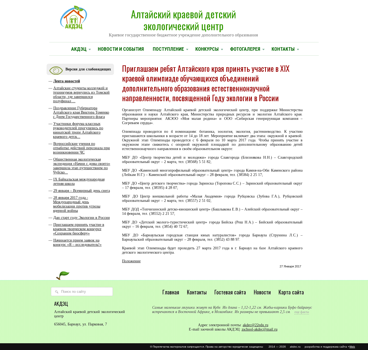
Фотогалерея (245, 49)
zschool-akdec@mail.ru (259, 329)
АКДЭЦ (78, 49)
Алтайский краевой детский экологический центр (183, 21)
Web (352, 346)
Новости (262, 292)
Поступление (168, 49)
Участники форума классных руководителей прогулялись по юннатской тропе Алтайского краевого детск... (78, 130)
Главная (170, 292)
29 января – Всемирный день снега (81, 191)
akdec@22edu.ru (255, 325)
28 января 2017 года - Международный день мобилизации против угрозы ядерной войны (76, 204)
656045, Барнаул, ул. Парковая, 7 (80, 324)
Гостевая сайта (230, 292)
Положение (131, 261)
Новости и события (121, 49)
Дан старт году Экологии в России (81, 218)
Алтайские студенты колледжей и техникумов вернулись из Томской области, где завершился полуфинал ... (81, 94)
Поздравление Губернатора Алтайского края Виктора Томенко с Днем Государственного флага (81, 112)
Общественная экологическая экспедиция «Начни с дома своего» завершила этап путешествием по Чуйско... (81, 165)
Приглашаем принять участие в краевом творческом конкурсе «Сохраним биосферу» (78, 229)
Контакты (283, 49)
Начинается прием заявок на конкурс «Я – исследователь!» (77, 242)
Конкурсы (207, 49)
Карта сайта (291, 292)
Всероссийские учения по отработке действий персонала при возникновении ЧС (81, 148)
